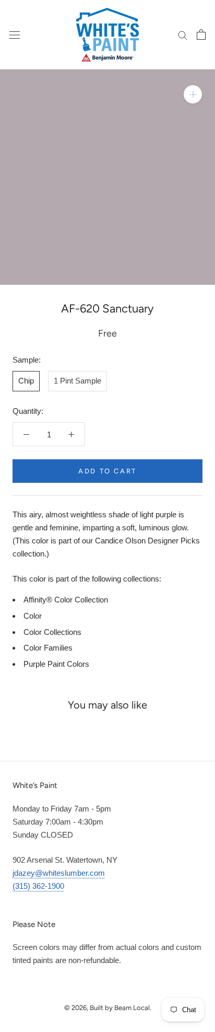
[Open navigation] (14, 34)
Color (32, 615)
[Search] (182, 34)
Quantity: (28, 411)
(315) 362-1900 (38, 886)
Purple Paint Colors (56, 663)
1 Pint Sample (77, 380)
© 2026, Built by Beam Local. (107, 1008)
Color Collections (52, 632)
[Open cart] (201, 34)
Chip (26, 380)
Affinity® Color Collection (65, 599)
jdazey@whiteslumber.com (59, 872)
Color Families (48, 647)
